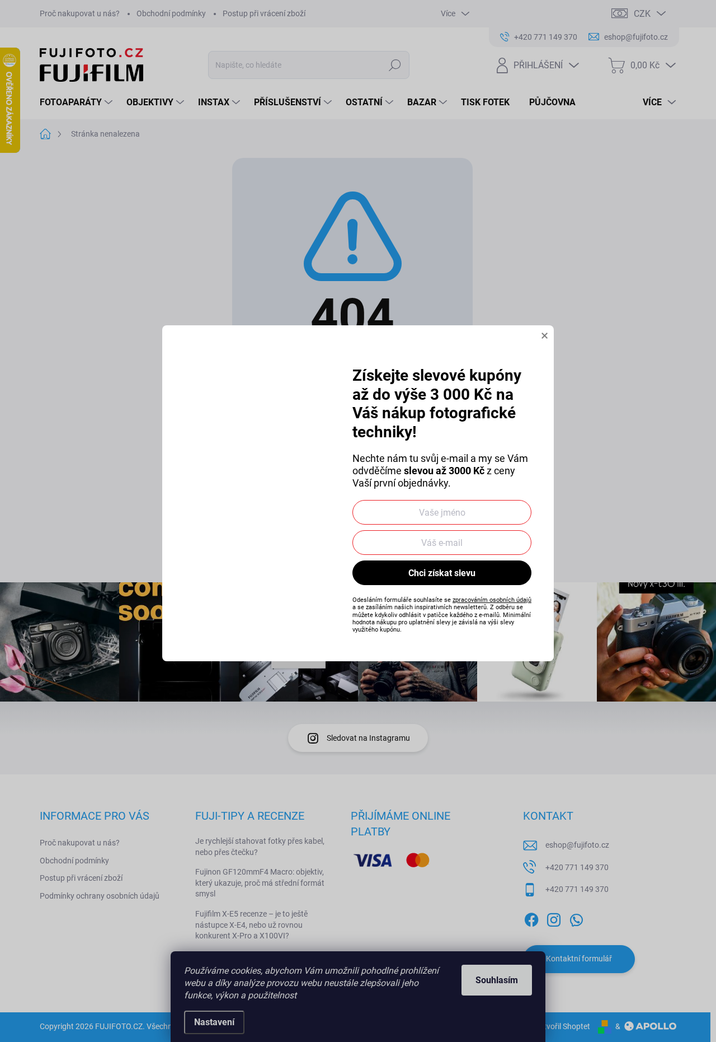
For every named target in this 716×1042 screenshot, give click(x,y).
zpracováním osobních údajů (492, 600)
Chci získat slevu (441, 573)
